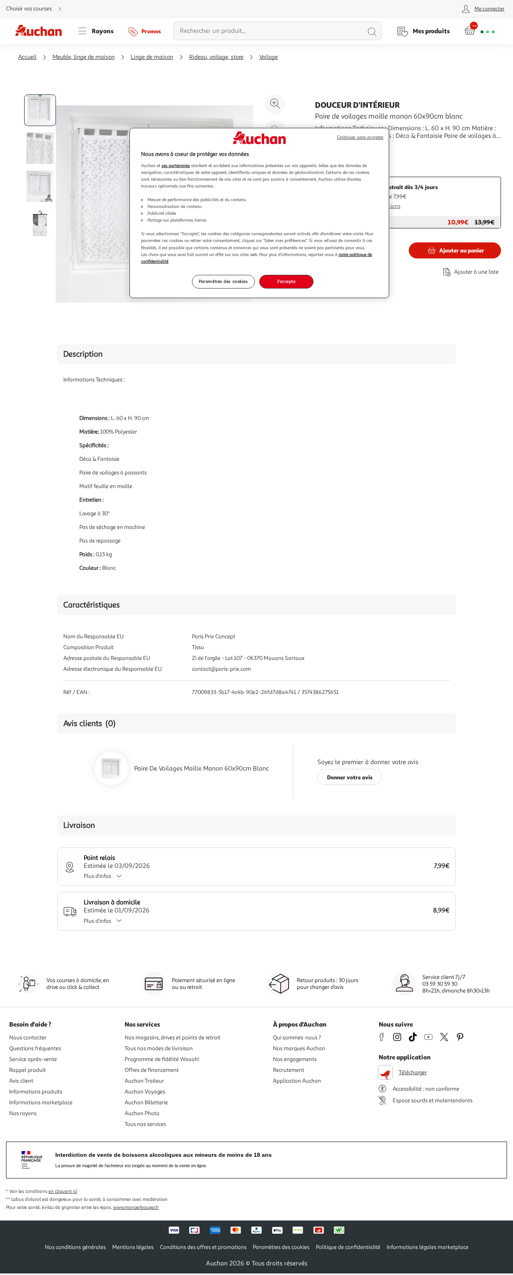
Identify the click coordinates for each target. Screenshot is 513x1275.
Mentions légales (132, 1247)
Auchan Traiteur (144, 1080)
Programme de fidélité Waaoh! (162, 1059)
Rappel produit (27, 1070)
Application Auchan (297, 1080)
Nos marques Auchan (299, 1048)
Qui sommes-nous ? (297, 1037)
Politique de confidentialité (348, 1247)
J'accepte (286, 281)
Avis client (21, 1080)
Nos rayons (22, 1113)
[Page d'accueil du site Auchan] (41, 31)
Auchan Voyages (145, 1091)
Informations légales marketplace (428, 1247)
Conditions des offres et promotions (203, 1247)
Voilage (268, 57)
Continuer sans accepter (360, 137)
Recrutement (288, 1070)
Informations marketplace (41, 1102)
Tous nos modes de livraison (159, 1048)
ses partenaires (176, 165)
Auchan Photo (142, 1113)
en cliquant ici (62, 1191)
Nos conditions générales (75, 1247)
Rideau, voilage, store (216, 57)
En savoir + (330, 148)
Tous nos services (145, 1124)
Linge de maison (152, 57)
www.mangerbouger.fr (136, 1207)
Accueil (27, 57)
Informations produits (35, 1091)
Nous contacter (27, 1037)
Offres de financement (152, 1070)
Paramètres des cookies (223, 281)
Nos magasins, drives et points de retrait (172, 1037)
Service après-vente (33, 1059)
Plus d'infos (97, 876)
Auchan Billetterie (146, 1102)
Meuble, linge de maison (84, 57)
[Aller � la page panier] (479, 31)
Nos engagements (295, 1059)
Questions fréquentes (35, 1048)
